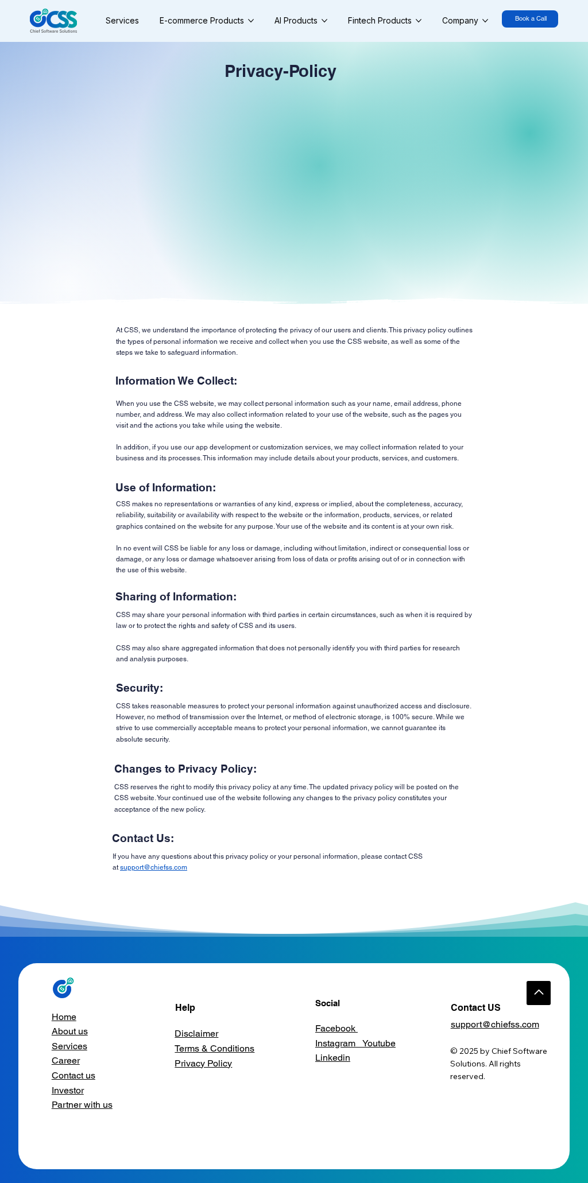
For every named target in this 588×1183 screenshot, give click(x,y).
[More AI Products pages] (324, 21)
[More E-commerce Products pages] (251, 21)
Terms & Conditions (214, 1048)
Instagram (338, 1043)
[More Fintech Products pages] (418, 21)
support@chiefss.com (153, 867)
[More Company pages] (485, 21)
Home (64, 1016)
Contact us (73, 1075)
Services (69, 1046)
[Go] (539, 993)
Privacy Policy (203, 1063)
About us (70, 1031)
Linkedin (332, 1057)
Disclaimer (196, 1033)
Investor (68, 1090)
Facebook (336, 1028)
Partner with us (82, 1104)
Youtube (379, 1043)
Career (66, 1060)
